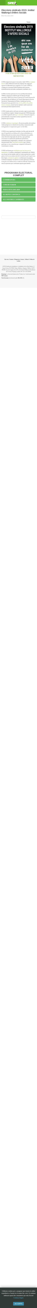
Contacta (11, 259)
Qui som (6, 259)
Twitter (28, 22)
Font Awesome (4, 278)
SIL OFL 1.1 (21, 278)
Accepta (18, 1304)
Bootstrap (3, 274)
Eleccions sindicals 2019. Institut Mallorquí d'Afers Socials (17, 11)
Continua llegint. (18, 1298)
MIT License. (4, 275)
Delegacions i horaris (19, 259)
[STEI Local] (12, 2)
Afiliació (27, 259)
